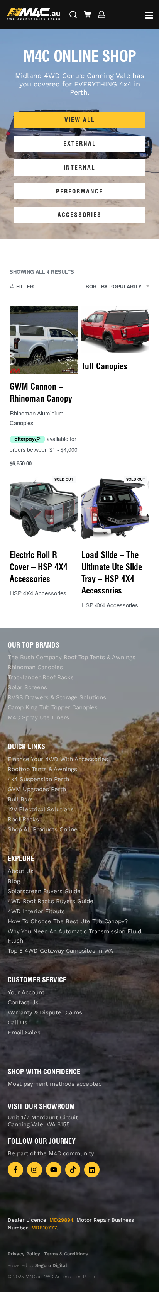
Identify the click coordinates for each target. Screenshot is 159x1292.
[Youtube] (53, 1169)
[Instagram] (34, 1169)
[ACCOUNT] (102, 14)
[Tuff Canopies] (115, 329)
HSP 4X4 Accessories (38, 593)
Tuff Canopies (104, 366)
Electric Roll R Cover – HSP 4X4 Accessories (39, 567)
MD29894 (61, 1220)
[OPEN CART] (87, 14)
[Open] (149, 15)
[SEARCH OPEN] (73, 14)
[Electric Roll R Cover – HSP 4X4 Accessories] (44, 508)
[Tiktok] (73, 1169)
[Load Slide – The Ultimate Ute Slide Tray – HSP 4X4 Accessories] (115, 508)
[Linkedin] (92, 1169)
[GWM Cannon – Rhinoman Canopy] (44, 340)
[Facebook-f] (15, 1169)
